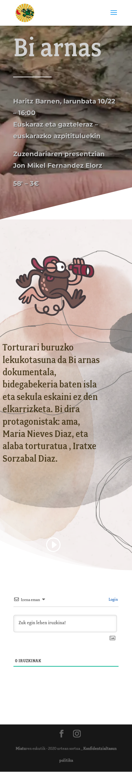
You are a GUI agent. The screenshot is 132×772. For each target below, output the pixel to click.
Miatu (21, 749)
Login (113, 600)
